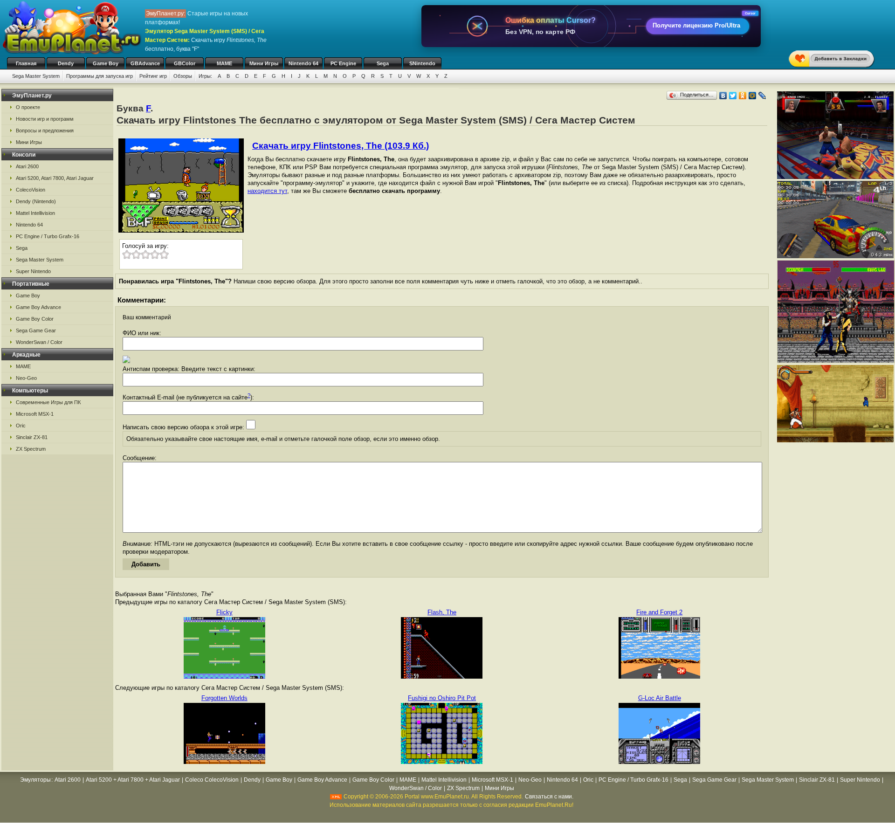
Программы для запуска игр (99, 76)
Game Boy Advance (38, 307)
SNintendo (422, 63)
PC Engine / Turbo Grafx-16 (47, 236)
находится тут (267, 190)
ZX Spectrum (31, 449)
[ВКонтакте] (723, 95)
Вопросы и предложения (45, 130)
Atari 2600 (27, 166)
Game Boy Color (35, 319)
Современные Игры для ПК (48, 402)
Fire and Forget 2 (659, 612)
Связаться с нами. (549, 796)
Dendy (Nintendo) (36, 201)
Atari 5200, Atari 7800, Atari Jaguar (55, 178)
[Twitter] (733, 95)
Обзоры (182, 76)
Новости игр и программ (45, 119)
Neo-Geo (26, 378)
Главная (26, 63)
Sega (383, 63)
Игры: (205, 76)
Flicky (224, 612)
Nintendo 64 (303, 63)
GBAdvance (145, 63)
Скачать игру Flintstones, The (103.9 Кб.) (340, 146)
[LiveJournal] (762, 95)
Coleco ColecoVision (212, 780)
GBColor (184, 63)
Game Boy (105, 63)
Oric (21, 425)
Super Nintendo (33, 271)
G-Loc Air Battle (659, 697)
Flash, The (441, 612)
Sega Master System (36, 76)
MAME (224, 63)
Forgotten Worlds (224, 697)
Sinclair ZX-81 (32, 437)
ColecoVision (30, 189)
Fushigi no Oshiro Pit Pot (442, 697)
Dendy (66, 63)
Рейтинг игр (153, 76)
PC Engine (343, 63)
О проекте (28, 107)
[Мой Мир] (752, 95)
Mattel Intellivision (35, 213)
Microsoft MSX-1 (35, 414)
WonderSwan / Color (39, 342)
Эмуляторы (35, 780)
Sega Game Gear (36, 330)
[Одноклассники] (743, 95)
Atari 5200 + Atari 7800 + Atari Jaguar (133, 780)
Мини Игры (263, 63)
